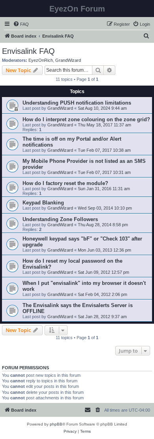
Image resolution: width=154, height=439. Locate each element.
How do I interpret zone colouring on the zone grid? (86, 119)
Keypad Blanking (43, 203)
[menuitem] (21, 24)
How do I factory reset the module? (65, 183)
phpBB (56, 424)
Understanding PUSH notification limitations (77, 103)
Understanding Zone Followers (60, 219)
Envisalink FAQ (28, 51)
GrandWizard (68, 60)
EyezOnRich (40, 60)
